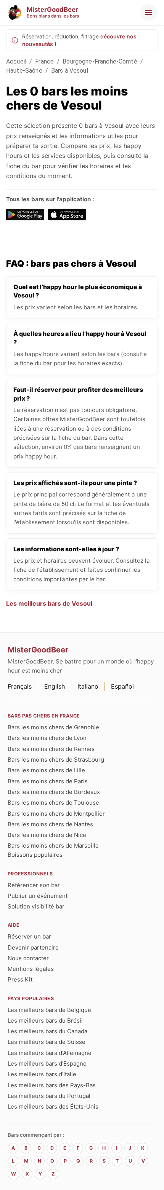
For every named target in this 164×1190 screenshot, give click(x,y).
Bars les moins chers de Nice (47, 834)
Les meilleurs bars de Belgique (49, 1009)
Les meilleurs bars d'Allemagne (50, 1052)
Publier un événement (38, 895)
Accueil (16, 61)
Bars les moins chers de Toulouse (53, 802)
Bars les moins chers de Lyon (47, 737)
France (44, 61)
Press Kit (20, 979)
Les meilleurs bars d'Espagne (47, 1063)
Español (122, 686)
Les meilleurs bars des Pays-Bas (52, 1085)
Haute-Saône (24, 70)
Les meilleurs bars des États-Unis (53, 1106)
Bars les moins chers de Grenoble (53, 727)
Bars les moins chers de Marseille (53, 845)
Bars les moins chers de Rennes (51, 748)
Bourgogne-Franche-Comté (100, 61)
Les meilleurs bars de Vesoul (49, 603)
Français (20, 686)
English (54, 686)
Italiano (87, 686)
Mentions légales (31, 968)
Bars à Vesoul (69, 70)
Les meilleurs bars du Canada (47, 1031)
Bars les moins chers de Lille (46, 770)
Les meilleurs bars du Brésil (45, 1020)
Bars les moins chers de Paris (48, 781)
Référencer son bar (34, 885)
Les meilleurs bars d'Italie (42, 1074)
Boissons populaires (35, 854)
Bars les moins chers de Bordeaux (54, 791)
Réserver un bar (29, 936)
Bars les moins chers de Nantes (50, 824)
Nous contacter (28, 958)
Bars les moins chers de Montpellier (56, 813)
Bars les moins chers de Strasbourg (56, 759)
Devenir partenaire (33, 947)
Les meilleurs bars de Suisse (46, 1041)
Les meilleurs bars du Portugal (49, 1095)
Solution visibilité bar (36, 906)
